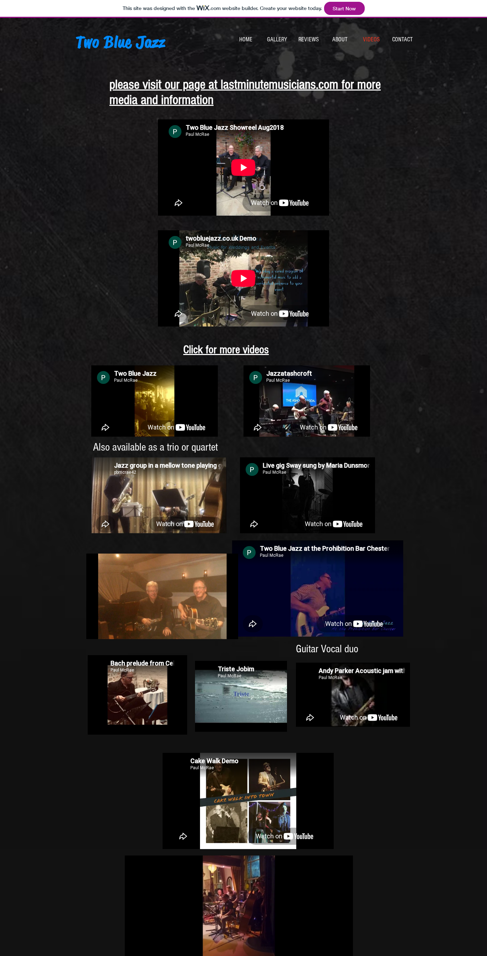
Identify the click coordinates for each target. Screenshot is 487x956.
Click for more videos (226, 349)
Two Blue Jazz (121, 42)
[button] (229, 631)
